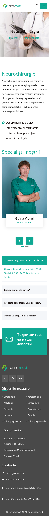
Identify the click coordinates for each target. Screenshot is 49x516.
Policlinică (8, 402)
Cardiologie (9, 396)
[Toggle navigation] (43, 6)
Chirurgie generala (37, 421)
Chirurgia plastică (12, 421)
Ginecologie (33, 402)
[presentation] (19, 241)
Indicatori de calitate (14, 443)
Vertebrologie (34, 396)
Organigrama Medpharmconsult (19, 450)
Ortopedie (9, 409)
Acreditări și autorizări (14, 438)
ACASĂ (15, 38)
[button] (22, 246)
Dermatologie (34, 409)
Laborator (8, 415)
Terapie (31, 415)
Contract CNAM (11, 456)
